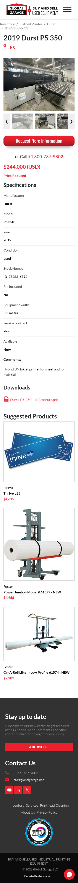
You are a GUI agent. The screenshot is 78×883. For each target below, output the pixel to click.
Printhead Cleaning (54, 805)
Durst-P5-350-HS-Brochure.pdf (34, 399)
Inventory (7, 24)
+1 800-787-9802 (45, 156)
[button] (67, 9)
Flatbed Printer (31, 24)
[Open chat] (69, 874)
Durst (51, 24)
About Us (28, 812)
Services (32, 805)
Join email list (39, 747)
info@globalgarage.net (28, 780)
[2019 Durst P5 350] (22, 121)
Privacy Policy (47, 812)
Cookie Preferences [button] (37, 876)
